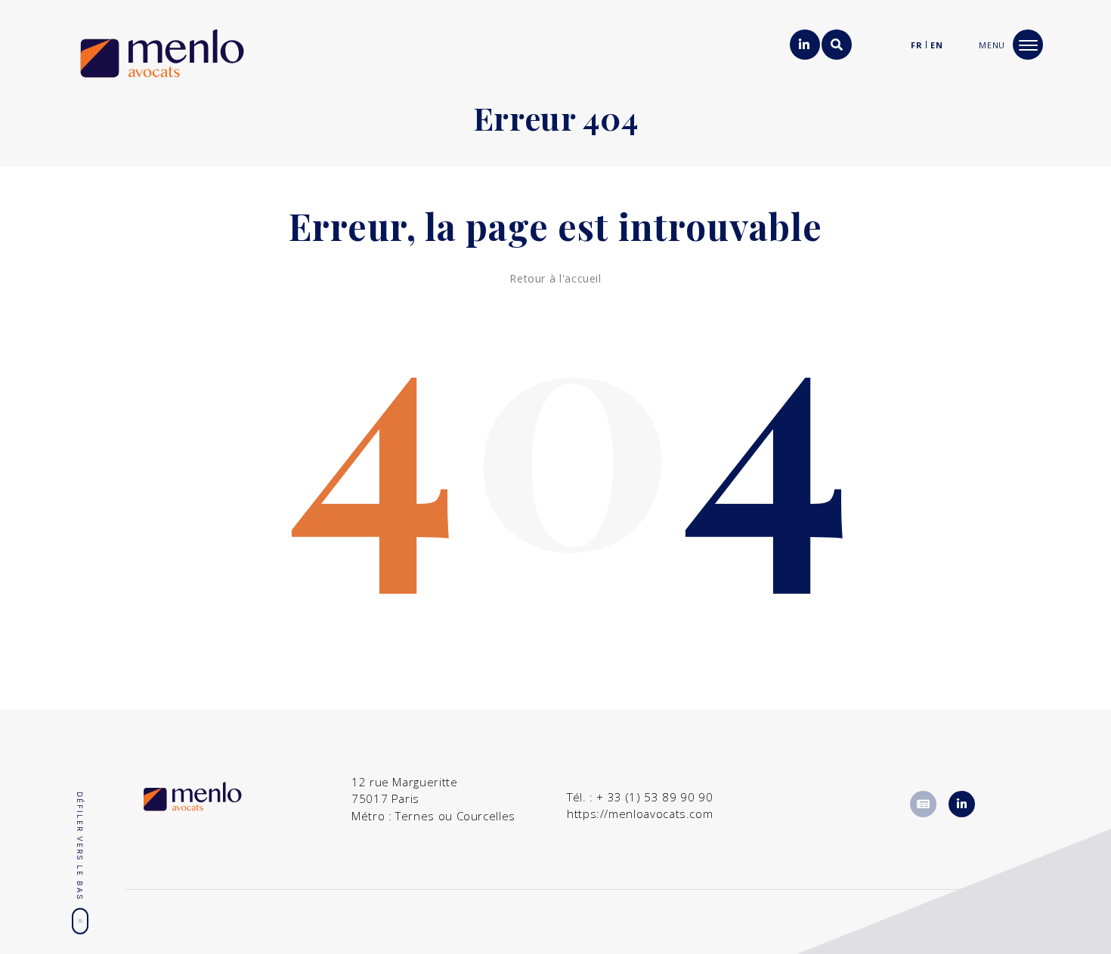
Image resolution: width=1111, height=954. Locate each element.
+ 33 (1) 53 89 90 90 (654, 796)
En (936, 45)
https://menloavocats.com (640, 813)
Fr (916, 45)
